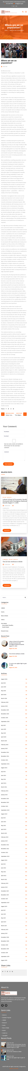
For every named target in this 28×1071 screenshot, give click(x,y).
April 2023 (3, 829)
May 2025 (3, 733)
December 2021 (5, 891)
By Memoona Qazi (5, 71)
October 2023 (4, 806)
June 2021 (3, 914)
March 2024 (4, 787)
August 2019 (4, 960)
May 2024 (3, 779)
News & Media (4, 615)
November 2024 (5, 756)
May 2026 (3, 690)
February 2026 (4, 702)
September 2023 (5, 810)
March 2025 (4, 740)
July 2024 (3, 771)
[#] (13, 6)
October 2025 (4, 717)
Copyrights (4, 1035)
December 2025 (5, 710)
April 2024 (3, 783)
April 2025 (3, 737)
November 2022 (5, 848)
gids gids (5, 66)
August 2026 (4, 679)
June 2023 (3, 821)
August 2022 (4, 860)
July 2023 (3, 818)
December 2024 (5, 752)
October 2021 (4, 898)
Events (2, 612)
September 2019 (5, 956)
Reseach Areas (4, 631)
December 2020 (5, 937)
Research (4, 1022)
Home (6, 30)
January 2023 (4, 841)
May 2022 (3, 871)
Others (2, 619)
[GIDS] (9, 11)
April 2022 (3, 875)
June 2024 (3, 775)
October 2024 (4, 760)
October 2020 (4, 945)
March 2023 (4, 833)
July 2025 (3, 725)
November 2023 (5, 802)
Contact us (4, 1033)
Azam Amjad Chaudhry (7, 625)
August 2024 (4, 767)
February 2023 (4, 837)
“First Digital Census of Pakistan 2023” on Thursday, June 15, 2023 (21, 414)
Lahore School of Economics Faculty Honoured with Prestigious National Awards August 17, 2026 (15, 501)
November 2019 (5, 948)
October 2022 (4, 852)
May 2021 (3, 918)
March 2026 (4, 698)
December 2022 (5, 844)
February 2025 (4, 744)
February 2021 (4, 929)
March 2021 (4, 925)
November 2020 (5, 941)
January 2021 (4, 933)
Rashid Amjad (5, 627)
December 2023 (5, 798)
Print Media (7, 497)
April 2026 (3, 694)
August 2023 (4, 814)
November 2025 (5, 714)
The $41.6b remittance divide (12, 561)
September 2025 (5, 721)
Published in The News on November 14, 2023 (12, 73)
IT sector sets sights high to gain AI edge (18, 664)
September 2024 (5, 764)
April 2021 (3, 922)
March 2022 (4, 879)
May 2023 (3, 825)
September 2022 (5, 856)
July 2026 (3, 683)
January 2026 (4, 706)
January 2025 (4, 748)
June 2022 (3, 868)
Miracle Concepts (14, 1068)
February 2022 (4, 883)
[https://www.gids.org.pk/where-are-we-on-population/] (11, 409)
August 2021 (4, 906)
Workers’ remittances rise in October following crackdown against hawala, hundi (10, 414)
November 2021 (5, 895)
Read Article (7, 530)
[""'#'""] (2, 1005)
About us (4, 1015)
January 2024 (4, 794)
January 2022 (4, 887)
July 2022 (3, 864)
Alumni (4, 1030)
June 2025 (3, 729)
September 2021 (5, 902)
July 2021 (3, 910)
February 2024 (4, 791)
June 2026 (3, 687)
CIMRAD (5, 559)
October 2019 (4, 952)
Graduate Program (6, 1017)
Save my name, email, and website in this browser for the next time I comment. (13, 445)
